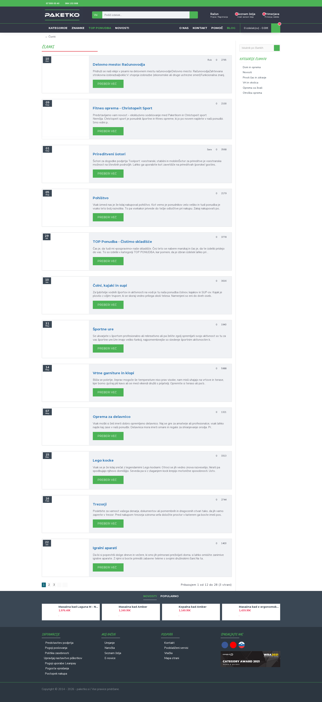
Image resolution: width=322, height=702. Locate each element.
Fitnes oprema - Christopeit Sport (122, 108)
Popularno (169, 596)
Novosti (150, 596)
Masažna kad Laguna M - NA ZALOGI (78, 606)
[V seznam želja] (59, 614)
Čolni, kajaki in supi (110, 286)
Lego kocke (103, 460)
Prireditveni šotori (109, 154)
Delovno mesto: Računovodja (119, 65)
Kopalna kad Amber (192, 606)
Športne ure (103, 329)
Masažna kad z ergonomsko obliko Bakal (259, 606)
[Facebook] (225, 645)
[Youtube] (233, 645)
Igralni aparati (105, 548)
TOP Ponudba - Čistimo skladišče (122, 242)
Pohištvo (100, 198)
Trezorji (100, 504)
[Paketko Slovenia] (241, 645)
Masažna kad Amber (133, 606)
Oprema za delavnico (111, 417)
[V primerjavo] (62, 614)
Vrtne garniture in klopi (113, 373)
